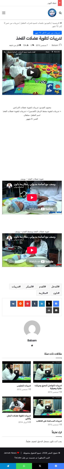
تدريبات (15, 286)
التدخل (54, 286)
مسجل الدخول (43, 441)
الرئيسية (56, 23)
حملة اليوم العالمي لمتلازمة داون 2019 (40, 3)
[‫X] (49, 304)
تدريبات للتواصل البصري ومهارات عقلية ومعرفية (48, 387)
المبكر (29, 286)
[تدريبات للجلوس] (16, 372)
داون (55, 292)
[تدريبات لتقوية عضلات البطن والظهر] (16, 405)
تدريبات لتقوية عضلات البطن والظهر (19, 417)
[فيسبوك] (56, 304)
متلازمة (42, 292)
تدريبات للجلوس (24, 385)
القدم (41, 286)
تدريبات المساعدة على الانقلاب (49, 421)
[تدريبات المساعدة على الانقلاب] (47, 407)
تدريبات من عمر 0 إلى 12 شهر (47, 33)
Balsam (55, 45)
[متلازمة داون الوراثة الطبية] (52, 12)
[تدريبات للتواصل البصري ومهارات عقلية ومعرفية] (47, 372)
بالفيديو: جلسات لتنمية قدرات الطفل (36, 23)
